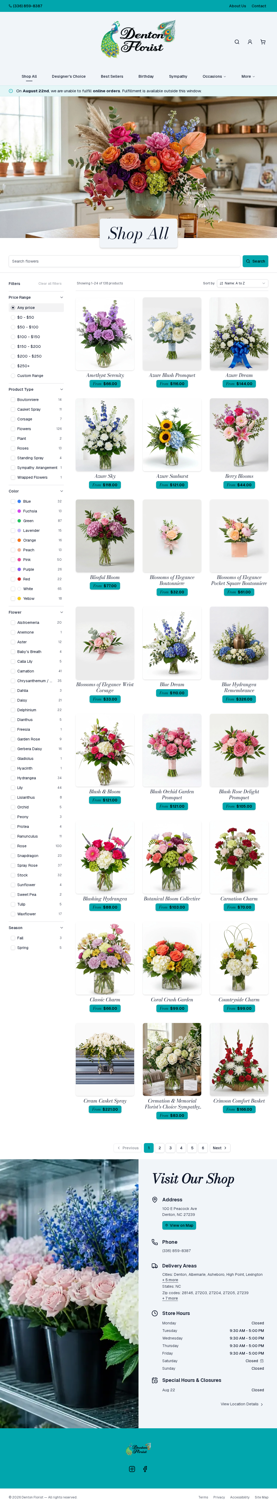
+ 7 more (170, 1298)
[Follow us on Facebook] (144, 1469)
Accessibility (239, 1497)
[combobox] (242, 283)
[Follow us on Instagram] (132, 1469)
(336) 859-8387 (27, 6)
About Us (237, 6)
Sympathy (178, 76)
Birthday (146, 76)
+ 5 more (170, 1279)
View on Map (181, 1225)
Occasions (212, 76)
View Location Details (240, 1404)
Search (258, 261)
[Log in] (250, 41)
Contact (259, 6)
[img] (262, 1361)
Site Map (261, 1497)
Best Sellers (112, 76)
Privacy (219, 1497)
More (246, 76)
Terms (203, 1497)
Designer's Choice (69, 76)
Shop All (29, 76)
